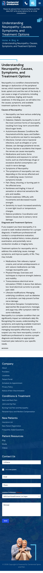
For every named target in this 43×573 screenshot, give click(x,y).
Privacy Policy (7, 387)
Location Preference (12, 492)
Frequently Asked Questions (13, 430)
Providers (5, 372)
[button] (39, 3)
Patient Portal (7, 379)
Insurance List (7, 422)
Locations (5, 375)
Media (4, 444)
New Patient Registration (11, 426)
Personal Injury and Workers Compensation (18, 411)
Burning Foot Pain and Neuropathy (15, 408)
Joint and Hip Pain (9, 404)
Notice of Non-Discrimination (13, 391)
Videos (4, 448)
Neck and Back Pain (9, 400)
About (4, 368)
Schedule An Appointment (12, 383)
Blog (3, 440)
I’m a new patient (10, 469)
